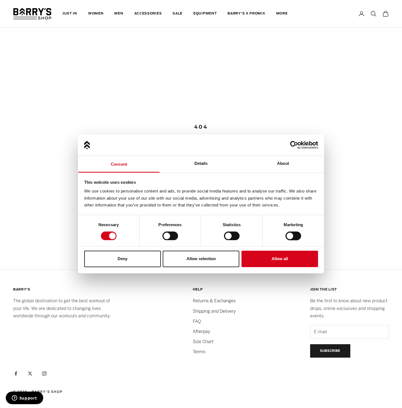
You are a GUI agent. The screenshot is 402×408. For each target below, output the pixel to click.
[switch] (170, 235)
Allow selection (201, 259)
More (282, 13)
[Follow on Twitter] (30, 373)
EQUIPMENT (205, 13)
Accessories (148, 13)
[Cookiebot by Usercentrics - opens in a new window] (294, 145)
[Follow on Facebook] (16, 373)
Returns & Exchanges (214, 301)
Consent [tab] (119, 164)
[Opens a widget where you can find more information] (24, 398)
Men (118, 13)
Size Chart (203, 341)
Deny (122, 259)
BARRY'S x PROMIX (246, 13)
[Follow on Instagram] (44, 373)
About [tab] (283, 163)
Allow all (280, 259)
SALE (177, 13)
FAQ (197, 321)
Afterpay (201, 331)
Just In (69, 13)
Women (96, 13)
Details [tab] (201, 163)
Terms (199, 352)
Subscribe (330, 351)
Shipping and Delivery (214, 311)
